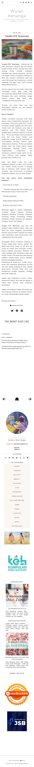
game (17, 504)
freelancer (17, 496)
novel (17, 517)
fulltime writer (17, 500)
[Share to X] (12, 311)
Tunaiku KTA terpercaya (11, 226)
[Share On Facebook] (17, 311)
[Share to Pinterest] (22, 311)
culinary (17, 483)
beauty (17, 479)
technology (17, 526)
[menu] (2, 2)
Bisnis (17, 466)
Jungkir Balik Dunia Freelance (17, 621)
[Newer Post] (4, 399)
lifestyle (17, 513)
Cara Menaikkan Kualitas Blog (17, 609)
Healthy (17, 475)
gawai (17, 509)
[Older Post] (29, 399)
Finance (17, 470)
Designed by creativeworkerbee (17, 763)
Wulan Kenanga (17, 13)
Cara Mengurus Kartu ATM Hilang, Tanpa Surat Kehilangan (17, 658)
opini (17, 521)
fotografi (17, 492)
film (17, 487)
